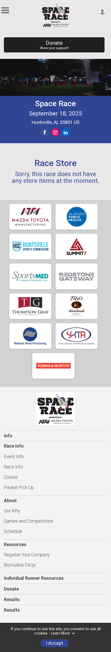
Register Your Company (27, 554)
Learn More (60, 633)
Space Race (55, 103)
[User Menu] (102, 11)
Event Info (14, 456)
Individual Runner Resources (34, 578)
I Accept (54, 643)
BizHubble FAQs (20, 565)
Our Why (12, 510)
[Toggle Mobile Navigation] (5, 10)
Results (12, 599)
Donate (54, 45)
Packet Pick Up (19, 487)
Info (8, 435)
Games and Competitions (28, 521)
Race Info (13, 466)
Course (11, 477)
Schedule (13, 531)
